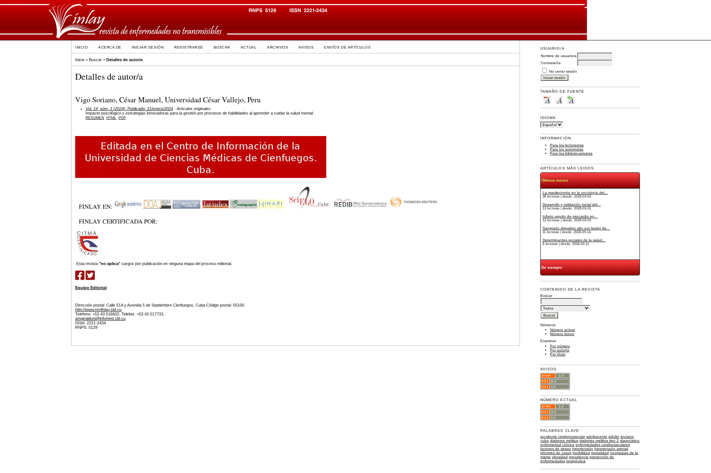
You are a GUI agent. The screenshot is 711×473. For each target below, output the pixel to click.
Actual (249, 47)
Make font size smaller (547, 99)
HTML (111, 118)
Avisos (306, 47)
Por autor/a (559, 350)
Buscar (222, 47)
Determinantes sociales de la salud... (574, 240)
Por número (560, 346)
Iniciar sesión (148, 47)
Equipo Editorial (91, 287)
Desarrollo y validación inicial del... (572, 204)
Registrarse (188, 47)
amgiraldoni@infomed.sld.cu (100, 318)
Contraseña (551, 63)
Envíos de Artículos (347, 47)
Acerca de (109, 47)
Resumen (95, 118)
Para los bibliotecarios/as (571, 153)
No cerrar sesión (563, 71)
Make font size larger (570, 99)
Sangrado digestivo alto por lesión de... (576, 228)
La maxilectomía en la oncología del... (575, 193)
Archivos (277, 47)
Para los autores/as (566, 149)
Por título (557, 354)
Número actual (562, 330)
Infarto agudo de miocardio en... (570, 216)
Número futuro (562, 334)
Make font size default (559, 99)
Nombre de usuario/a (559, 56)
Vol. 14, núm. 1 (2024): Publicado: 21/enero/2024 (129, 108)
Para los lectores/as (567, 145)
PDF (122, 118)
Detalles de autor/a (124, 59)
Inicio (81, 47)
